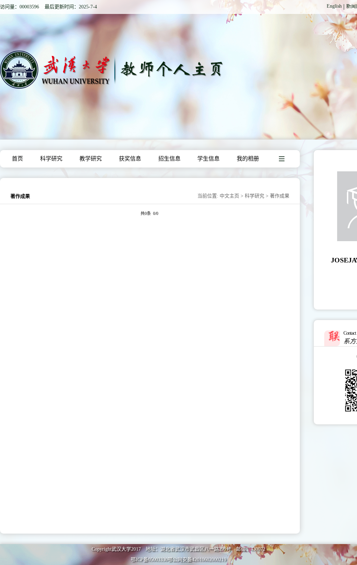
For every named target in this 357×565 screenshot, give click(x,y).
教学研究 (90, 159)
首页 (17, 159)
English (334, 6)
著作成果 (279, 196)
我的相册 (248, 159)
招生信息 (169, 159)
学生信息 (208, 159)
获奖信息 (130, 159)
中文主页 (229, 196)
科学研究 (51, 159)
